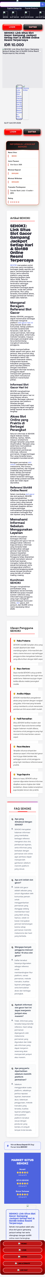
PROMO (24, 1244)
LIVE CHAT (24, 1269)
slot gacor (30, 494)
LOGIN (12, 27)
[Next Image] (41, 68)
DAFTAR (33, 27)
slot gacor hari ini (25, 323)
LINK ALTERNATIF (24, 1263)
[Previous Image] (4, 68)
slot (18, 603)
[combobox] (20, 4)
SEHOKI (13, 265)
